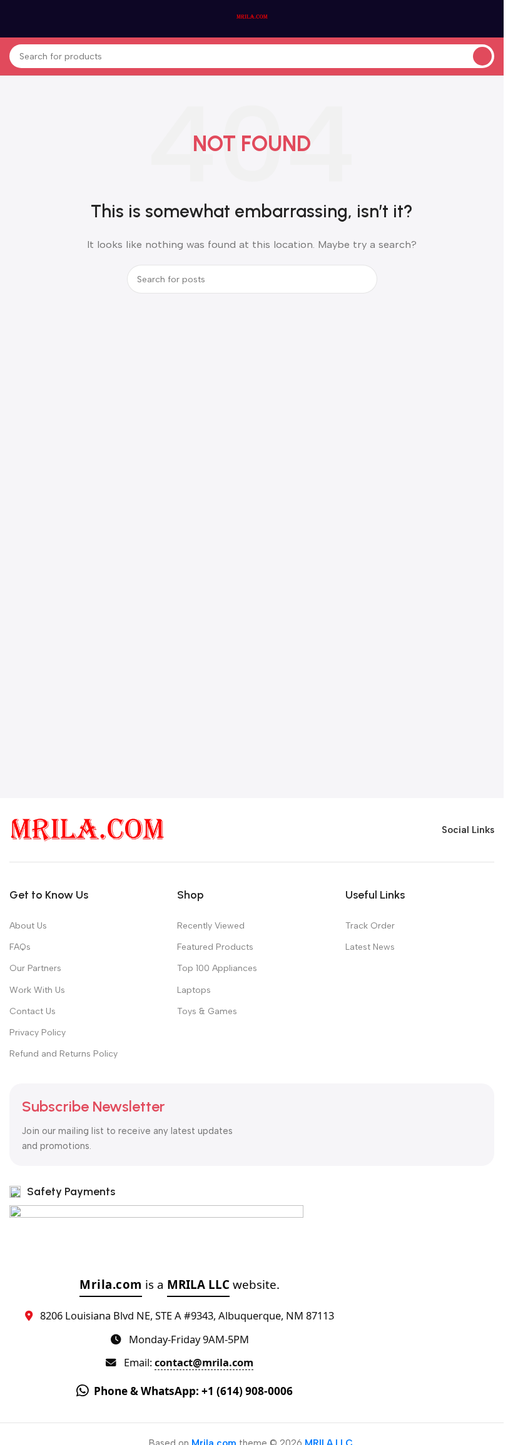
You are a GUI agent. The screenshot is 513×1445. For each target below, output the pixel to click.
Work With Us (37, 990)
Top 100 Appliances (217, 968)
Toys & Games (207, 1011)
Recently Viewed (211, 925)
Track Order (370, 925)
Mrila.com (110, 1284)
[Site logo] (252, 18)
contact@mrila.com (204, 1362)
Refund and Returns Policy (63, 1053)
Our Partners (35, 968)
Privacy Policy (37, 1032)
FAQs (20, 947)
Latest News (370, 947)
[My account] (489, 18)
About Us (28, 925)
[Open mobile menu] (14, 18)
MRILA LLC (198, 1284)
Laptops (194, 990)
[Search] (482, 56)
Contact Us (32, 1011)
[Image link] (87, 829)
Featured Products (215, 947)
